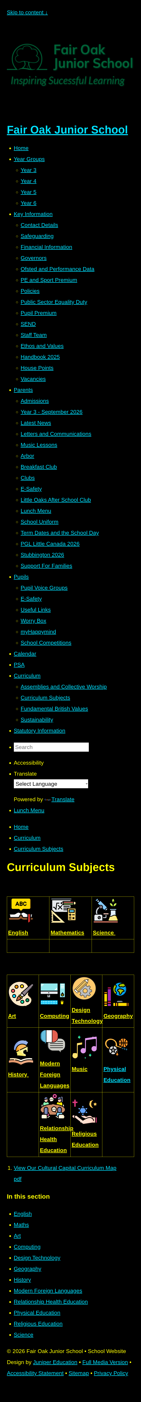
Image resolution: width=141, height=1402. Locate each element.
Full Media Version (105, 1362)
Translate (62, 799)
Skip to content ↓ (27, 12)
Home (21, 827)
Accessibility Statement (35, 1373)
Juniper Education (55, 1362)
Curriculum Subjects (38, 849)
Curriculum (27, 838)
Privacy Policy (111, 1373)
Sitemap (79, 1373)
